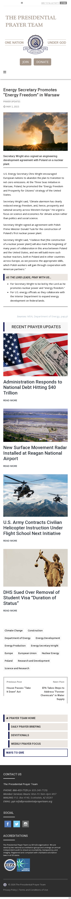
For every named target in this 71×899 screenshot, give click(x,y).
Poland (9, 660)
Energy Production (15, 645)
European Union (27, 653)
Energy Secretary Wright (44, 645)
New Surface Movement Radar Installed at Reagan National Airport (35, 453)
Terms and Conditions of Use (33, 889)
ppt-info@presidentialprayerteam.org (31, 801)
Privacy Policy (10, 889)
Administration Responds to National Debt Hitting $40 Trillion (32, 387)
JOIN (25, 62)
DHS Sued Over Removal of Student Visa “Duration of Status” (31, 598)
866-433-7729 (20, 790)
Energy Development (48, 638)
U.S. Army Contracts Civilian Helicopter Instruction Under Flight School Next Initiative (33, 528)
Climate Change (14, 630)
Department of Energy (17, 638)
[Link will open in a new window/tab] (7, 824)
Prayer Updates (11, 101)
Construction (35, 630)
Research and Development (34, 660)
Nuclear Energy (50, 653)
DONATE (42, 62)
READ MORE (10, 400)
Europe (9, 653)
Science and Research (17, 668)
